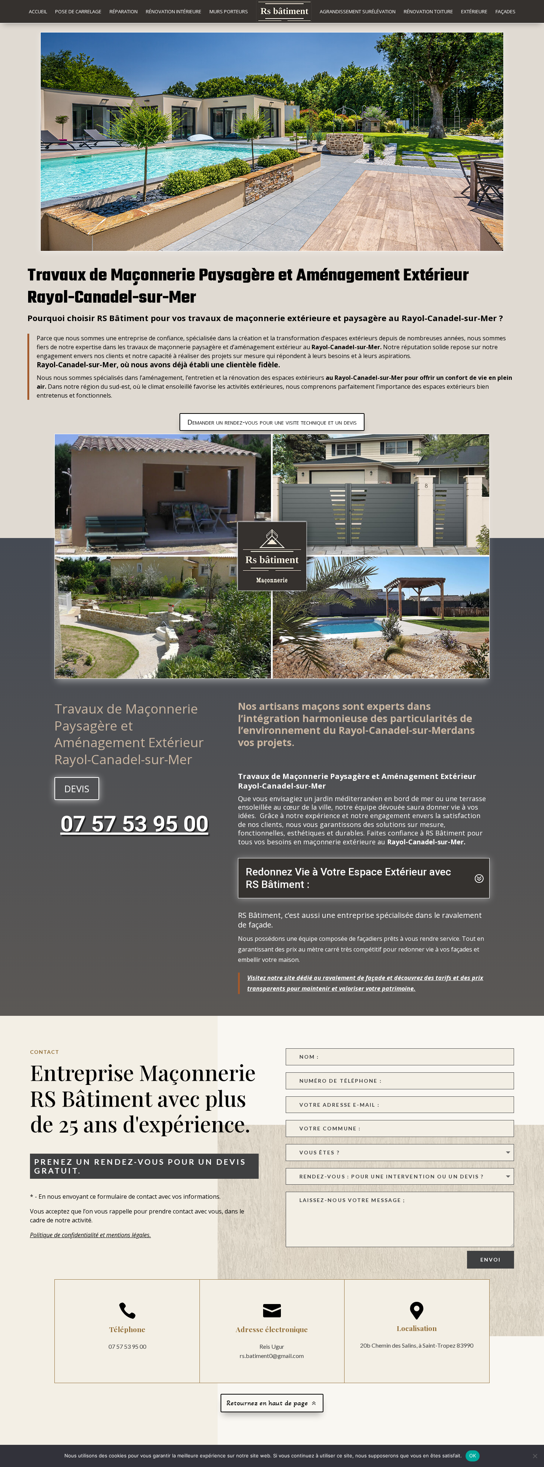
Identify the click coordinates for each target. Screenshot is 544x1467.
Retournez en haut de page (267, 1403)
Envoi (490, 1259)
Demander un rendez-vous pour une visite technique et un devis (272, 422)
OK (472, 1456)
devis (76, 788)
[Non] (534, 1456)
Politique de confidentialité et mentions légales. (90, 1235)
